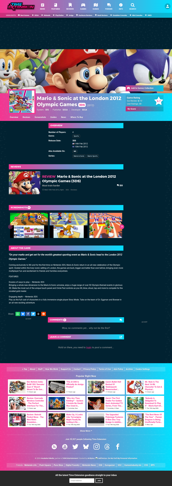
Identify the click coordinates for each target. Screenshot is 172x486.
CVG (146, 465)
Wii (75, 151)
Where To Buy (77, 117)
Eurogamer (110, 465)
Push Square (45, 465)
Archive (129, 369)
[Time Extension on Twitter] (75, 447)
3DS (47, 110)
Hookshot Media (47, 458)
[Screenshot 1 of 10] (29, 225)
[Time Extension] (21, 6)
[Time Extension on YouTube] (65, 447)
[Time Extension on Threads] (107, 447)
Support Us (66, 369)
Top (25, 369)
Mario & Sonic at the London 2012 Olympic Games (79, 101)
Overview (14, 117)
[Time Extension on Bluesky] (86, 447)
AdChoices (102, 458)
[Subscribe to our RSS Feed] (54, 447)
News (63, 117)
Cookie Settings (143, 369)
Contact (77, 369)
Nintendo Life (30, 465)
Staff (40, 369)
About (32, 369)
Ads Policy (118, 369)
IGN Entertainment (70, 458)
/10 (140, 101)
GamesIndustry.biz (132, 465)
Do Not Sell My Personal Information (122, 458)
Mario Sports (93, 156)
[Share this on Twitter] (33, 314)
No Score (132, 109)
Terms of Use (105, 369)
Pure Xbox (58, 465)
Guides (53, 117)
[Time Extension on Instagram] (96, 447)
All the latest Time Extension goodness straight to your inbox (86, 475)
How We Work (51, 369)
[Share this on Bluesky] (23, 314)
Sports (76, 136)
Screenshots (40, 117)
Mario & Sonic (79, 156)
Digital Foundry (72, 465)
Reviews (26, 117)
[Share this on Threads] (38, 314)
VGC (120, 465)
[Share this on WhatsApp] (17, 314)
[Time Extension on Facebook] (117, 447)
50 (121, 185)
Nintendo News (89, 465)
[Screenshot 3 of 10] (108, 225)
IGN (100, 465)
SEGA (65, 110)
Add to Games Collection (142, 88)
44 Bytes (91, 458)
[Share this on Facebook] (28, 314)
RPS (153, 465)
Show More (85, 431)
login (88, 347)
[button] (122, 227)
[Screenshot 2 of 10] (69, 225)
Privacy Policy (89, 369)
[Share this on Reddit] (43, 314)
